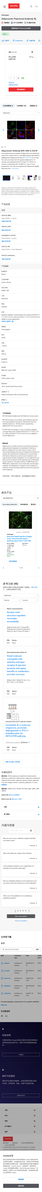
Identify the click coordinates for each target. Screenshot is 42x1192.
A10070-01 (28, 158)
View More (15, 168)
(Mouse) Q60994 (14, 795)
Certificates (19, 40)
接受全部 (21, 1186)
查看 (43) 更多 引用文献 (12, 762)
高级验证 (7, 23)
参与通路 (7, 814)
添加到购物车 (21, 89)
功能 (5, 807)
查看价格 (11, 83)
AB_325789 (5, 403)
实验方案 (32, 40)
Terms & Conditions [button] (21, 921)
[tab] (21, 807)
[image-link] (21, 130)
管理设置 (21, 1179)
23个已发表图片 (18, 23)
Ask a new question (21, 916)
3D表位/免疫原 (6, 321)
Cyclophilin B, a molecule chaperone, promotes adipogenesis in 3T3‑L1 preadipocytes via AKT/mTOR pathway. (18, 730)
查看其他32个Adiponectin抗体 (21, 28)
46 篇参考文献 (30, 23)
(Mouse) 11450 (16, 799)
